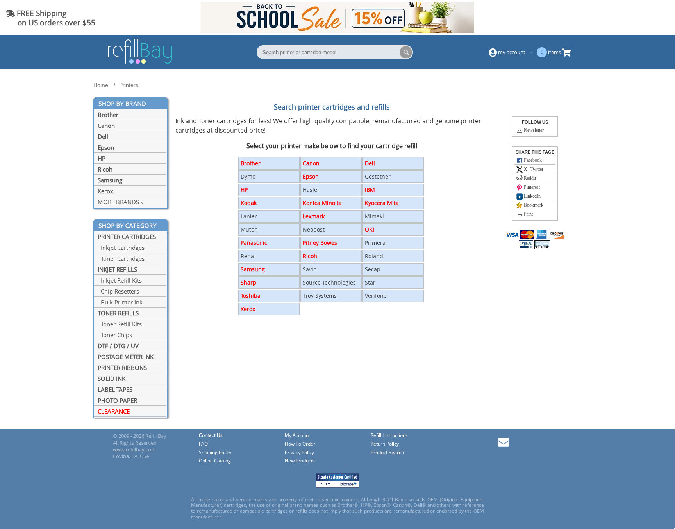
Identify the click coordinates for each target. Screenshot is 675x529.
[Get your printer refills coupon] (337, 31)
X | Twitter (533, 169)
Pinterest (531, 187)
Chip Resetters (118, 291)
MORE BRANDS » (120, 202)
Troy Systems (320, 295)
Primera (375, 242)
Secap (372, 269)
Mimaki (374, 216)
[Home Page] (140, 62)
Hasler (311, 189)
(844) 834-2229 (641, 18)
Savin (310, 269)
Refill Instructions (389, 436)
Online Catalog (215, 461)
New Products (300, 461)
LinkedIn (532, 196)
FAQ (203, 444)
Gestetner (378, 176)
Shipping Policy (215, 453)
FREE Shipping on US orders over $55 (50, 17)
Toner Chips (115, 335)
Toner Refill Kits (120, 324)
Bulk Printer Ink (120, 302)
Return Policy (385, 444)
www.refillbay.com (134, 449)
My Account (297, 436)
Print (528, 214)
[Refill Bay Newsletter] (503, 445)
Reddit (529, 178)
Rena (247, 256)
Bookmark (533, 205)
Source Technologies (329, 282)
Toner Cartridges (121, 258)
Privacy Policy (299, 453)
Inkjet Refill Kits (120, 280)
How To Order (300, 444)
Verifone (376, 295)
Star (370, 282)
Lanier (249, 216)
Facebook (532, 160)
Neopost (314, 229)
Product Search (387, 453)
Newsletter (533, 130)
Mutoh (249, 229)
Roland (374, 256)
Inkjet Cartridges (121, 247)
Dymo (248, 176)
